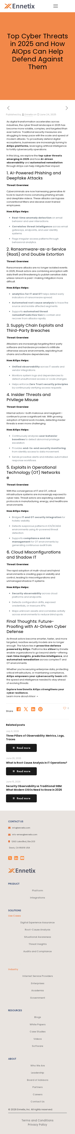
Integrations (37, 897)
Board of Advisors (37, 1080)
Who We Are (37, 1065)
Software (37, 1046)
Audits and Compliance (37, 951)
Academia (37, 990)
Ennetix (29, 114)
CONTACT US (15, 821)
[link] (22, 870)
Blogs (37, 1017)
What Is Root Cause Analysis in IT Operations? (36, 763)
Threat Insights (38, 944)
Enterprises (37, 983)
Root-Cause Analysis (37, 929)
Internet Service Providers (37, 976)
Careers (37, 1094)
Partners (37, 1087)
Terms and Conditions (37, 1120)
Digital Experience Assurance (37, 922)
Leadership (37, 1072)
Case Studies (38, 1031)
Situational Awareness (37, 937)
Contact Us (37, 1101)
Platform (37, 890)
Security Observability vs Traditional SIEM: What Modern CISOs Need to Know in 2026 (34, 788)
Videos (37, 1039)
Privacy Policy (37, 1125)
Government (37, 998)
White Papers (38, 1024)
